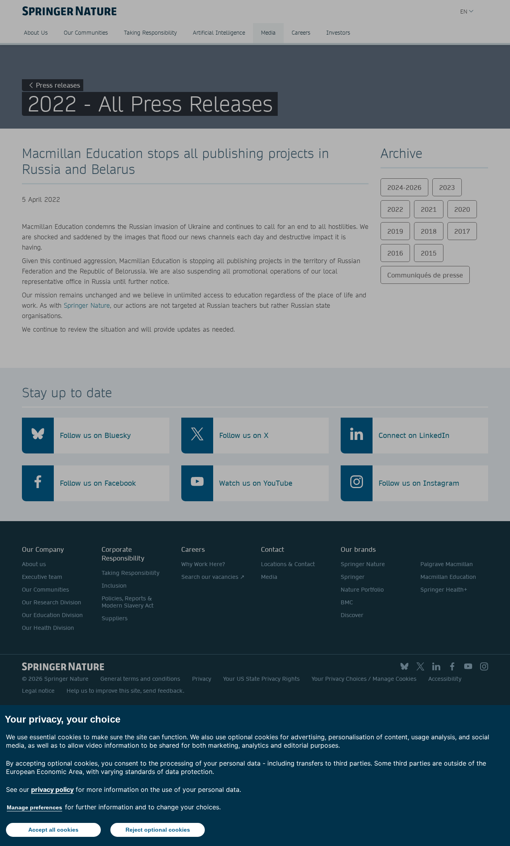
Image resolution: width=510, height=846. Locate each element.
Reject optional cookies (158, 829)
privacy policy (52, 789)
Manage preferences (34, 807)
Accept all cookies (53, 829)
